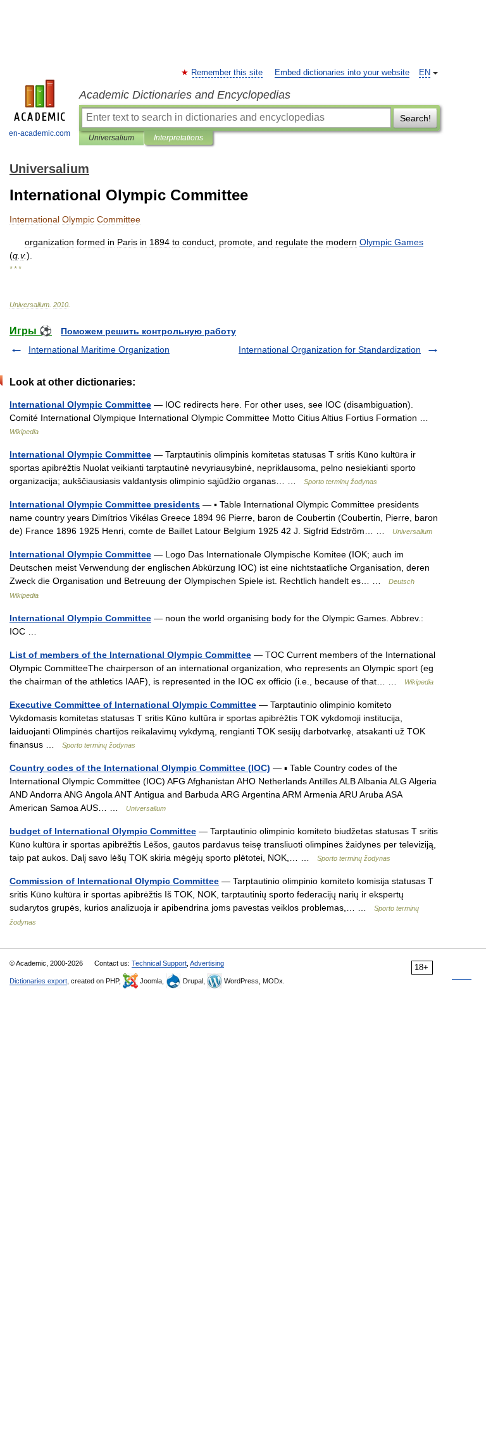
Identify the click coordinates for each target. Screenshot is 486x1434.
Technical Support (159, 963)
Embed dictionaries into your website (342, 72)
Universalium (111, 137)
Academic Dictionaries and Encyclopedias (184, 94)
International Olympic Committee (80, 404)
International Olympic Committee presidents (104, 504)
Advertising (207, 963)
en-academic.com (39, 133)
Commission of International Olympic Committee (114, 881)
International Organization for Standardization (330, 349)
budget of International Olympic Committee (102, 831)
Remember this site (227, 72)
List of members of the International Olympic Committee (130, 655)
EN (424, 72)
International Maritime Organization (99, 349)
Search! (415, 118)
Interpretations (178, 137)
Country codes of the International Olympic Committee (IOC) (139, 768)
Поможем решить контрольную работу (148, 331)
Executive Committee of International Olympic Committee (132, 705)
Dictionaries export (38, 981)
